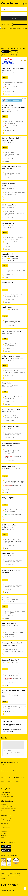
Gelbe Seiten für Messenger (8, 809)
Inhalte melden (5, 878)
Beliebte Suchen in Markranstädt (10, 771)
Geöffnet (13, 55)
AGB (19, 876)
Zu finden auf (5, 828)
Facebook (3, 833)
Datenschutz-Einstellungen (8, 876)
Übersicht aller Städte (7, 796)
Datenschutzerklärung (15, 873)
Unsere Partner (6, 815)
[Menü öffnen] (26, 3)
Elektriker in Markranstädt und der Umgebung (10, 763)
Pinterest (3, 835)
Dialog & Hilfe (6, 789)
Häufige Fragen (5, 794)
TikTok (3, 837)
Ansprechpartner (5, 792)
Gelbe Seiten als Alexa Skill (8, 811)
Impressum (4, 873)
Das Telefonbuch (5, 821)
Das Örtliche (4, 823)
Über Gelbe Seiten (7, 801)
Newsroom (4, 804)
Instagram (4, 831)
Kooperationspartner (7, 819)
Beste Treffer (5, 51)
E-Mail (5, 77)
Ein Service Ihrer (7, 889)
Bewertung (14, 51)
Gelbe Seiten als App (6, 806)
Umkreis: (5, 24)
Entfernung (5, 55)
